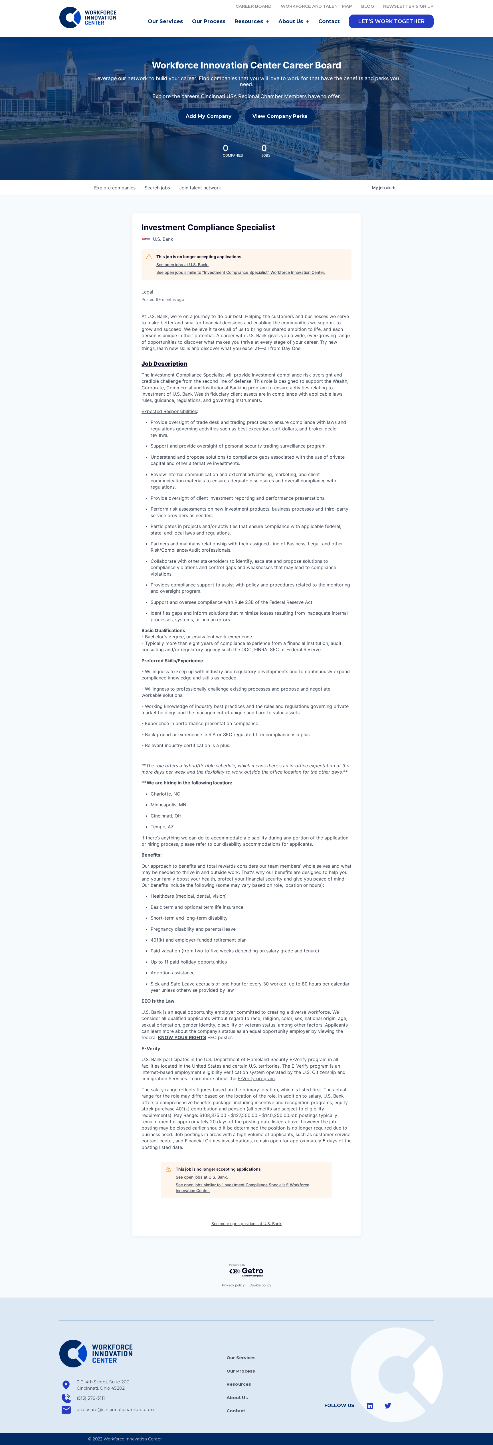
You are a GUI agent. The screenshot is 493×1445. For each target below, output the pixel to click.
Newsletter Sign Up (408, 6)
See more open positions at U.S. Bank (246, 1223)
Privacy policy (233, 1285)
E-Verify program (256, 1078)
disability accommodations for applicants (267, 844)
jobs (157, 188)
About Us (237, 1397)
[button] (391, 21)
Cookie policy (260, 1285)
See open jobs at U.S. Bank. (182, 264)
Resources (239, 1384)
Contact (329, 21)
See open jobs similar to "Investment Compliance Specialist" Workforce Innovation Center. (240, 272)
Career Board (254, 6)
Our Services (165, 21)
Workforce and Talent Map (316, 6)
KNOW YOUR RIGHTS (182, 1037)
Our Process (208, 21)
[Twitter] (388, 1405)
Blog (367, 6)
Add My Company (208, 116)
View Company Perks (280, 116)
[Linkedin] (370, 1405)
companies (115, 188)
